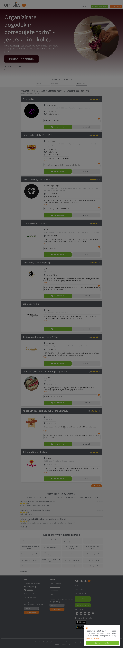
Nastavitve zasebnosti (93, 638)
